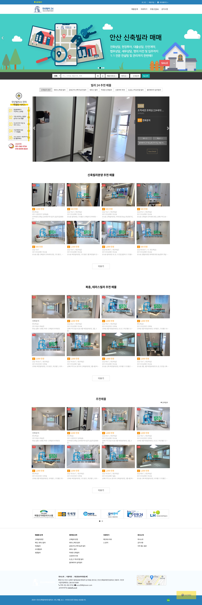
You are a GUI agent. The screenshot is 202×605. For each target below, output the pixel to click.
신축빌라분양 (39, 539)
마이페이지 (163, 2)
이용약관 (69, 576)
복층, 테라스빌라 (40, 542)
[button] (38, 129)
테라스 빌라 (73, 549)
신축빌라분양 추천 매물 (101, 175)
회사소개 (140, 539)
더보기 (101, 266)
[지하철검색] (103, 76)
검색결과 (165, 402)
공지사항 (164, 9)
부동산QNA (154, 9)
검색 (146, 76)
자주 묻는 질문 (142, 546)
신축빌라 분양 (73, 539)
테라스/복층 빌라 (74, 542)
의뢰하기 (144, 9)
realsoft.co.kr (72, 587)
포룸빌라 (38, 552)
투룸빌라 (38, 546)
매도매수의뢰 (107, 539)
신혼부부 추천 (73, 556)
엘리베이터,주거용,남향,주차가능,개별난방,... (152, 143)
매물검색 (134, 9)
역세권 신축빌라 (74, 552)
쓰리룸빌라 (38, 549)
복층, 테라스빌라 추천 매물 (101, 287)
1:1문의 (105, 542)
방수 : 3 (145, 138)
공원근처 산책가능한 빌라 (77, 546)
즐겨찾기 (39, 2)
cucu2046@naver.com (84, 585)
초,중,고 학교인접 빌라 (76, 559)
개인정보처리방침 (79, 576)
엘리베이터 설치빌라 (75, 562)
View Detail (152, 151)
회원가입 (151, 2)
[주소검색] (98, 76)
